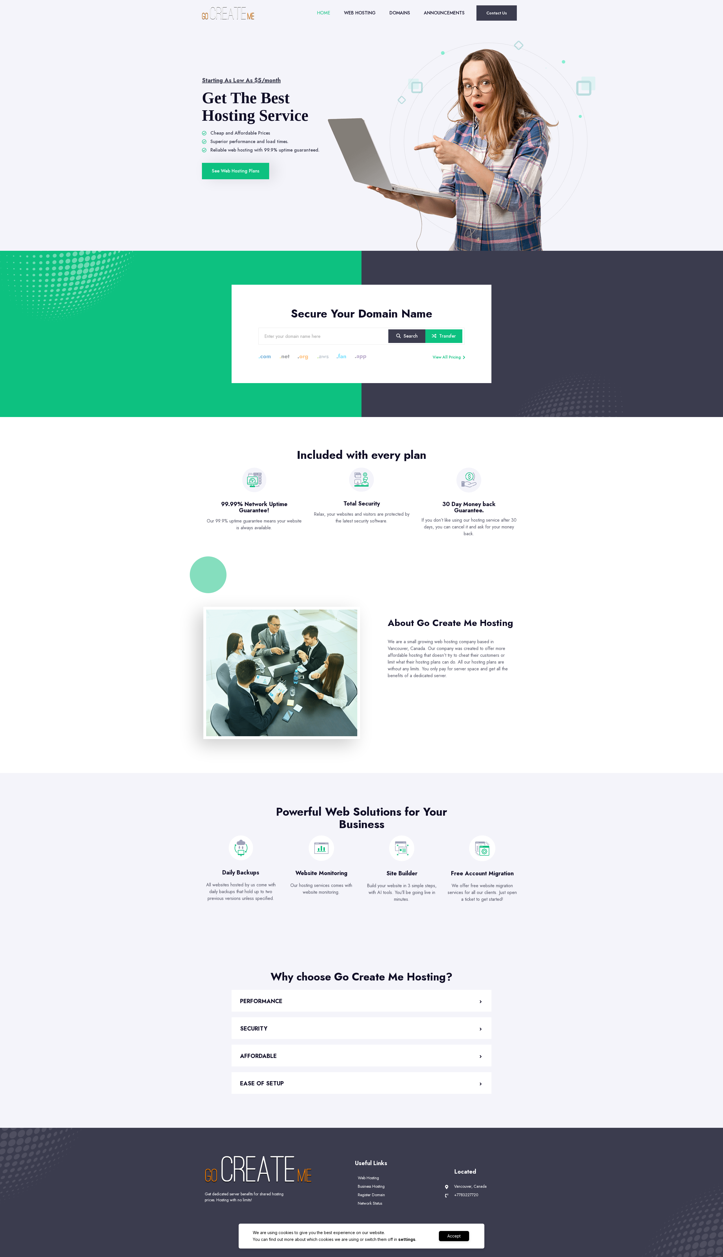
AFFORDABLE (258, 1056)
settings (406, 1239)
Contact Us (496, 13)
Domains (399, 13)
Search (410, 336)
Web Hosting (360, 13)
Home (323, 13)
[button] (361, 1001)
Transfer (447, 336)
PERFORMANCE (261, 1001)
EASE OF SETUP (262, 1083)
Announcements (444, 13)
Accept (454, 1236)
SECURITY (253, 1029)
